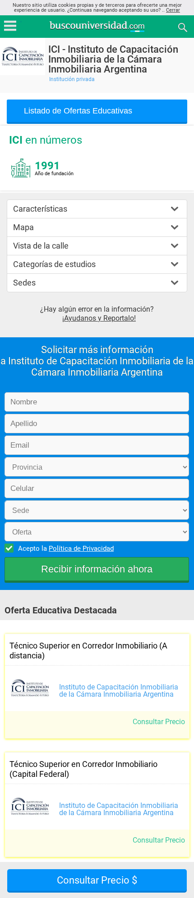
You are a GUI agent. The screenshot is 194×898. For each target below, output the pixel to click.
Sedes (24, 282)
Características (40, 208)
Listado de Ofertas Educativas (78, 110)
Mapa (23, 227)
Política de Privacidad (81, 548)
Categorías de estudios (54, 264)
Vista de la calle (41, 245)
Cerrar (173, 10)
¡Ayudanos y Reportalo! (99, 318)
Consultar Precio (159, 721)
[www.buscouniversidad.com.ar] (97, 31)
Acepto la (66, 548)
